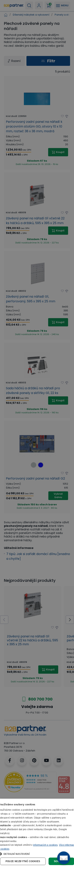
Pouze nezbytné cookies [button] (23, 861)
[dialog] (37, 834)
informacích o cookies (45, 845)
